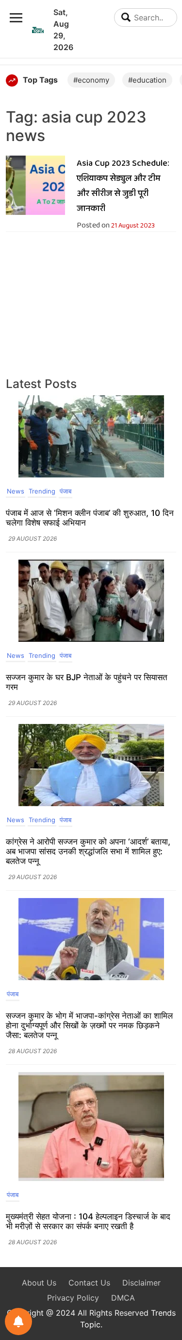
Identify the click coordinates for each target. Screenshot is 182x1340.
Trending (42, 491)
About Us (39, 1282)
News (15, 491)
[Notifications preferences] (18, 1321)
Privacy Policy (73, 1298)
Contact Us (89, 1282)
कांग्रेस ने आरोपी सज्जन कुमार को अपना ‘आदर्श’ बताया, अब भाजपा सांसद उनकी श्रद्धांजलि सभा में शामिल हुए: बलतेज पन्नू (88, 851)
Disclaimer (141, 1282)
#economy (91, 80)
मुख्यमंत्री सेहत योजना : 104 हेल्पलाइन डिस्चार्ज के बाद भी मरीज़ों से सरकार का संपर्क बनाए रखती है (88, 1221)
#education (147, 80)
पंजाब (65, 491)
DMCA (123, 1298)
